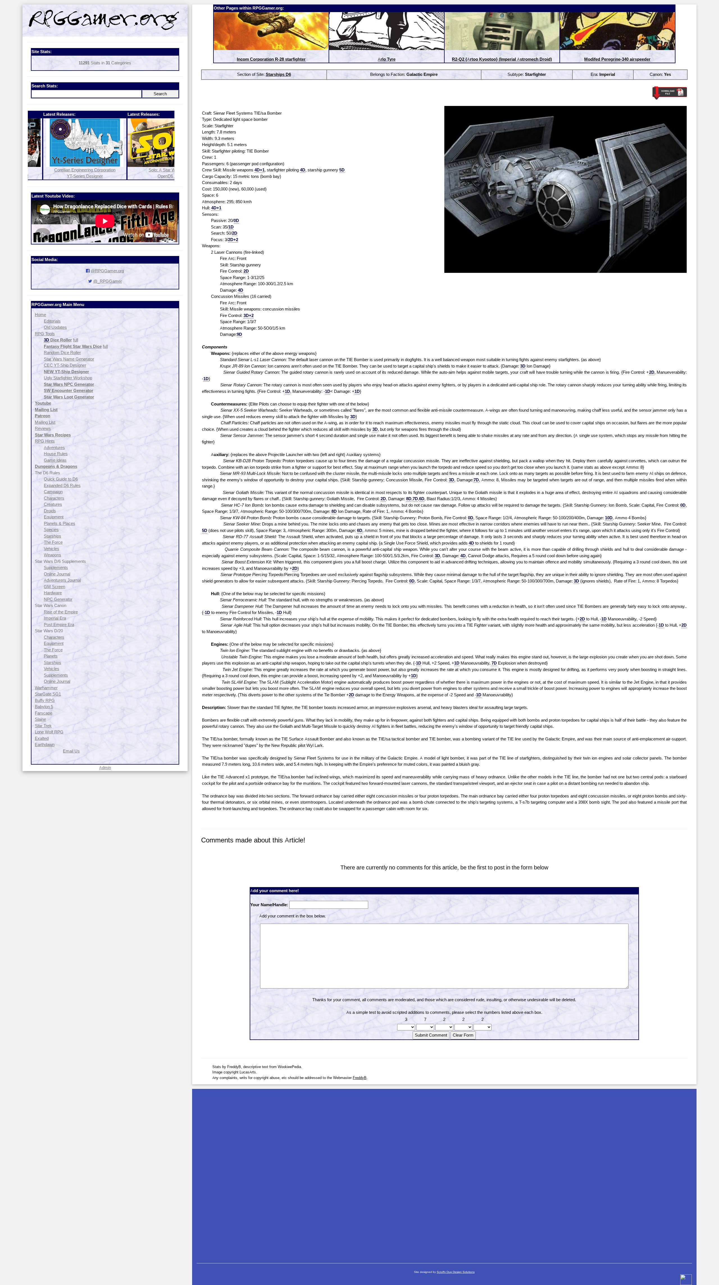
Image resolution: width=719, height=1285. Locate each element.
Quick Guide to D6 (61, 479)
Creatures (53, 504)
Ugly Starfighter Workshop (68, 377)
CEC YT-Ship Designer (65, 365)
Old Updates (55, 327)
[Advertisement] (444, 1173)
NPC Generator (58, 599)
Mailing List (45, 422)
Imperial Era (55, 618)
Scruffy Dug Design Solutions (456, 1271)
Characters (54, 498)
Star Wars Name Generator (69, 359)
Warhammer (46, 687)
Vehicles (51, 548)
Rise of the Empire (61, 612)
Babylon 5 (44, 706)
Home (40, 314)
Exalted (42, 738)
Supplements (56, 567)
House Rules (56, 453)
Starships (52, 536)
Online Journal (57, 574)
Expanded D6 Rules (62, 485)
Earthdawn (44, 744)
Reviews (43, 428)
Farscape (43, 713)
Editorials (52, 321)
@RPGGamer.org (107, 270)
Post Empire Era (59, 624)
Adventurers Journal (62, 580)
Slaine (40, 719)
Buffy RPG (45, 700)
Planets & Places (59, 523)
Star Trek (43, 725)
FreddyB (360, 1077)
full (75, 340)
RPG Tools (45, 333)
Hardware (53, 592)
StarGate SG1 (48, 694)
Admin (105, 767)
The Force (53, 542)
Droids (50, 510)
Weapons (52, 554)
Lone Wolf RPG (49, 732)
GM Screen (54, 586)
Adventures (54, 447)
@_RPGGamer (107, 281)
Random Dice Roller (62, 352)
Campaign (53, 491)
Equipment (53, 517)
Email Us (71, 751)
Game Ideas (55, 460)
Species (51, 529)
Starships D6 (278, 74)
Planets (51, 656)
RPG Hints (45, 441)
